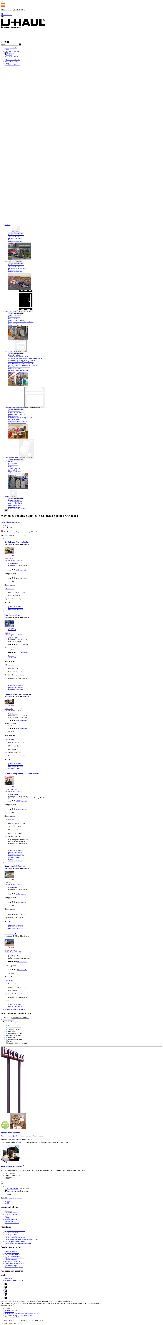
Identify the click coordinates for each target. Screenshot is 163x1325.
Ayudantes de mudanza (26, 457)
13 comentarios (21, 894)
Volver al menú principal (16, 233)
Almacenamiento (20, 351)
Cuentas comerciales (11, 1251)
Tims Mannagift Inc (12, 615)
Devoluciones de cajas (15, 1039)
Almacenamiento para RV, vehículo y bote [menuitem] (20, 362)
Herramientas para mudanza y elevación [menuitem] (20, 418)
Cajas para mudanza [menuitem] (14, 411)
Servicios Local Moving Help (12, 1166)
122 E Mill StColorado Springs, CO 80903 (13, 883)
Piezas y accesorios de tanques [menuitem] (17, 508)
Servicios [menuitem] (11, 466)
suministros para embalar (27, 1136)
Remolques (15, 231)
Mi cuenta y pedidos (11, 1214)
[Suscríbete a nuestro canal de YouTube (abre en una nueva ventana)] (6, 1298)
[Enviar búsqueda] (20, 44)
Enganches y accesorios (12, 1253)
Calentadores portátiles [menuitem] (15, 505)
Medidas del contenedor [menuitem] (15, 325)
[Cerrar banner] (2, 2)
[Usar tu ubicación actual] (10, 1017)
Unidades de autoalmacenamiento (15, 1241)
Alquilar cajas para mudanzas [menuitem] (17, 423)
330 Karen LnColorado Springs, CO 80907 (13, 709)
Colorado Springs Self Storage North (19, 694)
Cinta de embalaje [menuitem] (13, 419)
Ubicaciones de (12, 1317)
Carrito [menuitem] (9, 55)
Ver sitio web (12, 630)
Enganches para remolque (16, 855)
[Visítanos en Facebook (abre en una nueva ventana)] (6, 1285)
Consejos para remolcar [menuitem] (15, 238)
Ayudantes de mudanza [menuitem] (12, 457)
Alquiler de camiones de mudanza (15, 1231)
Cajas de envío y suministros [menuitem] (16, 414)
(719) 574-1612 (13, 887)
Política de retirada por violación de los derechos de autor (21, 1313)
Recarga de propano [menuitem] (14, 500)
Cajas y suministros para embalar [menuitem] (14, 407)
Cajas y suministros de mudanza (14, 1258)
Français (7, 1201)
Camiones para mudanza (15, 608)
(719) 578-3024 (13, 563)
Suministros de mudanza (15, 606)
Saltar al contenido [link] (6, 15)
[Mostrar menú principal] (2, 17)
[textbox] (20, 1018)
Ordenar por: (5, 535)
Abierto (3, 13)
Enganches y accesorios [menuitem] (15, 241)
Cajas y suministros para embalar (34, 407)
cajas (13, 1136)
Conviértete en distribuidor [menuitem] (12, 51)
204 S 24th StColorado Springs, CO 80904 (13, 559)
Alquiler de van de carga (12, 1232)
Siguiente (7, 1009)
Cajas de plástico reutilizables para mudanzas (18, 1243)
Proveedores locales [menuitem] (14, 463)
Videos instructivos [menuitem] (14, 236)
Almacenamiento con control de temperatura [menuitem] (21, 360)
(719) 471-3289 (13, 638)
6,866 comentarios (22, 801)
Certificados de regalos (11, 1265)
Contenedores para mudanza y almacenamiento (21, 1240)
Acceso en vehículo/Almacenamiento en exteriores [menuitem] (23, 365)
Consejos (7, 1218)
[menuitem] (25, 265)
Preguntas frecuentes (11, 1219)
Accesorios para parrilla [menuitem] (15, 502)
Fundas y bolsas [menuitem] (13, 416)
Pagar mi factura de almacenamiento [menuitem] (19, 367)
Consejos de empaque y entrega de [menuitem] (20, 322)
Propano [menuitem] (7, 496)
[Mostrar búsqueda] (5, 42)
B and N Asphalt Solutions (15, 866)
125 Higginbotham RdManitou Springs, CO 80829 (13, 951)
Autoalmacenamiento (14, 768)
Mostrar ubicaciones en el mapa (10, 522)
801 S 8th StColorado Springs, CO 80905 (13, 634)
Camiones (11, 1026)
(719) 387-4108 (13, 955)
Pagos (6, 1216)
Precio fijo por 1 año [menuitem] (11, 48)
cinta (17, 1136)
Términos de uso (9, 1312)
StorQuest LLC (11, 934)
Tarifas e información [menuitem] (14, 315)
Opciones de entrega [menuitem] (14, 317)
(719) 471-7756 (13, 714)
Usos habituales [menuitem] (13, 318)
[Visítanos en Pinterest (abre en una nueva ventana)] (6, 1290)
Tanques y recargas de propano (14, 1261)
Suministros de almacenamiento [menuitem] (17, 372)
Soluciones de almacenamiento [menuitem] (17, 421)
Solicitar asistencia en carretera (12, 1198)
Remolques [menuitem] (8, 231)
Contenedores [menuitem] (11, 311)
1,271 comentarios (22, 644)
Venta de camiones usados (12, 1256)
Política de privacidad (11, 1310)
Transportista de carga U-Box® (14, 1280)
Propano (13, 496)
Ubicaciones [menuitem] (10, 53)
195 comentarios (22, 962)
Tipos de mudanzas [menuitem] (14, 468)
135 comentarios (22, 570)
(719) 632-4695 (13, 794)
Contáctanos (8, 1211)
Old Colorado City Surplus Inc (16, 542)
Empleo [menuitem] (7, 49)
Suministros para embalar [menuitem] (15, 412)
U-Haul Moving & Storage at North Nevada (22, 774)
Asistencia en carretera (11, 1212)
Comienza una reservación (16, 265)
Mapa (10, 527)
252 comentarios (22, 720)
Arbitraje (7, 1308)
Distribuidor (8, 1278)
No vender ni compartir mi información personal (19, 1315)
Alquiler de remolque (11, 1234)
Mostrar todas (9, 589)
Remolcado (8, 261)
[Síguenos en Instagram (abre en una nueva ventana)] (6, 1287)
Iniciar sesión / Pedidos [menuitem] (11, 56)
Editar (2, 520)
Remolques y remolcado (15, 609)
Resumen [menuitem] (11, 461)
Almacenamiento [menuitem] (10, 351)
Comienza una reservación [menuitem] (16, 235)
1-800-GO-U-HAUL (11, 1189)
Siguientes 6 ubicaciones (17, 1009)
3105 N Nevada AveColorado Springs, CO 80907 (13, 790)
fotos (11, 555)
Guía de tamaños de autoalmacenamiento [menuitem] (20, 363)
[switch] (81, 526)
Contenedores (25, 311)
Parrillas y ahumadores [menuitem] (15, 503)
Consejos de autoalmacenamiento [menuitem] (18, 370)
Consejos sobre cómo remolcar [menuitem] (17, 268)
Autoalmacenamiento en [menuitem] (18, 357)
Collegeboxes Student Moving (14, 1263)
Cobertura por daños (11, 1259)
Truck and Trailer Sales (15, 861)
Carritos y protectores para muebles (15, 1237)
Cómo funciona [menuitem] (13, 465)
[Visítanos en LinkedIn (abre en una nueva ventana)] (6, 1293)
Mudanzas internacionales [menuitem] (16, 320)
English (7, 1203)
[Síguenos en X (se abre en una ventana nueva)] (6, 1296)
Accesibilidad (9, 1221)
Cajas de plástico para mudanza (17, 1043)
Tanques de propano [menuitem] (14, 507)
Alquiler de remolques (11, 1236)
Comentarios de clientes (12, 1223)
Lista (10, 525)
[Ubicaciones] (8, 42)
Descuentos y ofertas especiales (14, 1267)
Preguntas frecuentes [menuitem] (14, 240)
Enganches (11, 1037)
